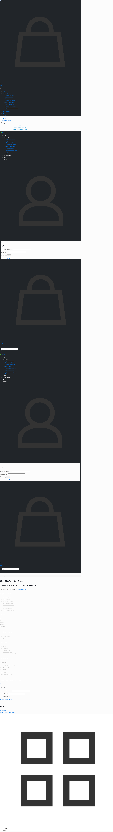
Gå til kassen (3, 710)
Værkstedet (6, 648)
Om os (4, 646)
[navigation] (56, 707)
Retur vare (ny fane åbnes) (9, 654)
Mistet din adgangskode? (6, 699)
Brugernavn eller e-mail (6, 691)
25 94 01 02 (4, 672)
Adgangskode (4, 693)
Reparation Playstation (8, 605)
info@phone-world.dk (7, 674)
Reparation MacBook (8, 601)
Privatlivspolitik (6, 650)
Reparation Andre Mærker (9, 610)
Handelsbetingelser (7, 652)
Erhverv (4, 638)
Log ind (8, 696)
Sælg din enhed (6, 636)
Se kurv (13, 712)
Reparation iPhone (7, 597)
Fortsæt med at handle (6, 712)
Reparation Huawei (7, 607)
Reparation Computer (8, 608)
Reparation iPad (6, 599)
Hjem (4, 576)
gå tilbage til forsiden (21, 589)
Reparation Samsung (8, 603)
